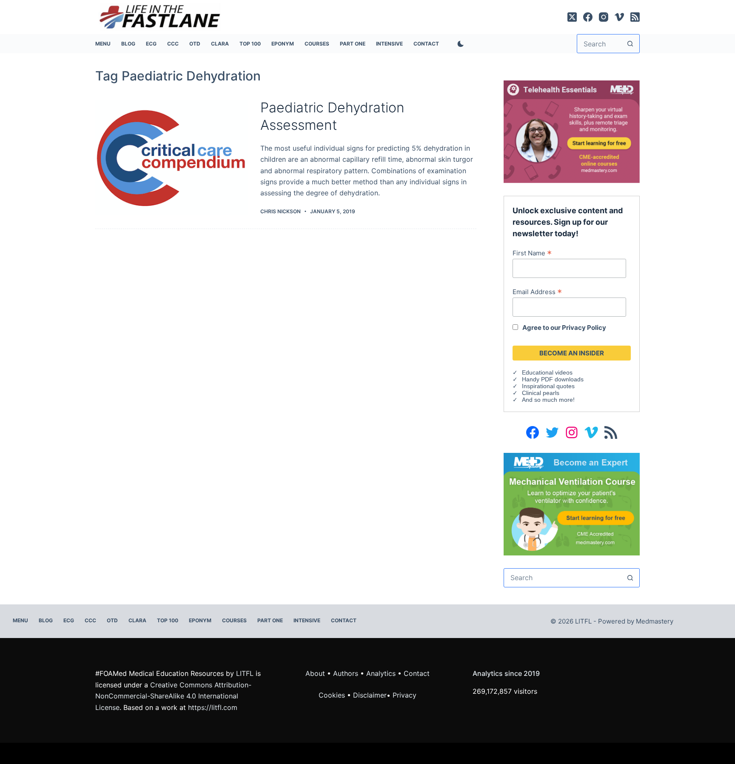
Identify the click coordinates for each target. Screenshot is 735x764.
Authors (345, 673)
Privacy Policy (584, 327)
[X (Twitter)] (572, 17)
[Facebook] (588, 17)
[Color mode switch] (459, 44)
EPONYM (282, 43)
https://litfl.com (212, 707)
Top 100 (250, 43)
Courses (317, 43)
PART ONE (352, 43)
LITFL (245, 673)
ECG (151, 43)
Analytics (381, 673)
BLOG (128, 43)
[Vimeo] (619, 17)
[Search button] (630, 43)
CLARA (220, 43)
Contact (426, 43)
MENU (103, 43)
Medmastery (654, 621)
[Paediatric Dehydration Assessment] (171, 157)
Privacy (404, 695)
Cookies (333, 695)
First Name (532, 253)
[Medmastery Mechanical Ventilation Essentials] (572, 503)
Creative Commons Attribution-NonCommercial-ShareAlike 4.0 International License (173, 696)
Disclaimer (370, 695)
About (315, 673)
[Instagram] (603, 17)
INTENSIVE (389, 43)
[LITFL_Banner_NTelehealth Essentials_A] (572, 131)
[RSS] (635, 17)
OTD (194, 43)
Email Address (537, 291)
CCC (173, 43)
